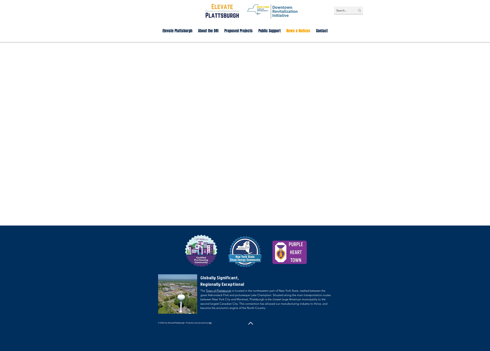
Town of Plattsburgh (218, 290)
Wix (210, 323)
